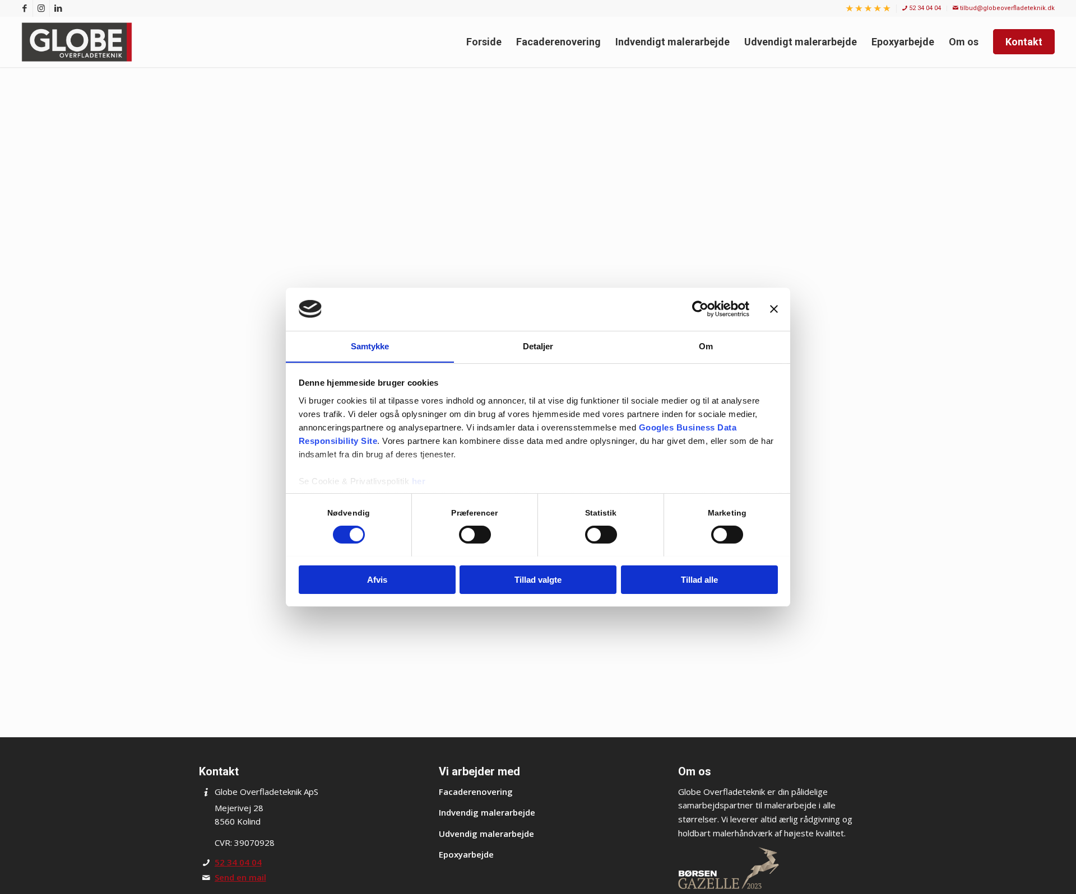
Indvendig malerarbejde (487, 812)
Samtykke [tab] (370, 345)
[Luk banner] (774, 309)
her (419, 480)
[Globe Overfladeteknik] (79, 42)
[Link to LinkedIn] (58, 8)
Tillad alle (699, 579)
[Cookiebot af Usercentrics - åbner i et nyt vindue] (700, 309)
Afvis (377, 579)
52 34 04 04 (924, 8)
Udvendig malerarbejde (486, 833)
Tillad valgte (538, 579)
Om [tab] (706, 345)
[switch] (475, 535)
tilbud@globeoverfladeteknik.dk (1006, 8)
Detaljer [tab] (538, 345)
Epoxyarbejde (466, 854)
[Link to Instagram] (41, 8)
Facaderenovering (476, 791)
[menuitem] (868, 8)
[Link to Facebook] (24, 8)
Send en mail (240, 877)
